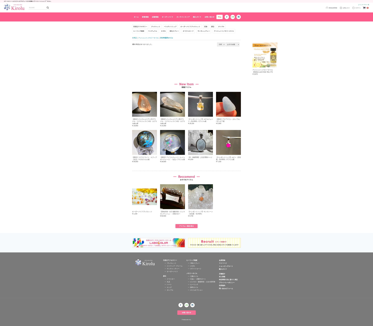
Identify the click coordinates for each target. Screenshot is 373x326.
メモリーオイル (191, 273)
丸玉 (168, 282)
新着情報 (145, 17)
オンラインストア (183, 17)
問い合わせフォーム (226, 288)
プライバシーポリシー (227, 282)
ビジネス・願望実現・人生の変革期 (202, 282)
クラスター (171, 279)
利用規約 (222, 285)
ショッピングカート (226, 266)
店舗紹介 (222, 274)
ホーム (136, 17)
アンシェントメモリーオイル (148, 38)
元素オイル (194, 276)
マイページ (223, 263)
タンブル (170, 290)
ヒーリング (194, 284)
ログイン (358, 8)
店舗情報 (155, 17)
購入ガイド (197, 17)
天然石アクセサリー (170, 260)
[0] (364, 8)
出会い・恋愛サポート (198, 279)
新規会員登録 (333, 8)
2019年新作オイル (166, 38)
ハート (169, 284)
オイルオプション (196, 290)
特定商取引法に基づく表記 (228, 279)
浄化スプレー (195, 263)
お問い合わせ (209, 17)
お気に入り (346, 8)
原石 (164, 276)
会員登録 (222, 260)
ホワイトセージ (195, 269)
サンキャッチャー (173, 269)
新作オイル (194, 287)
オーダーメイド (167, 17)
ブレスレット (171, 263)
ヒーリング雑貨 (191, 260)
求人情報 (222, 276)
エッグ (169, 287)
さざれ (192, 266)
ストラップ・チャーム (175, 266)
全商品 (134, 38)
